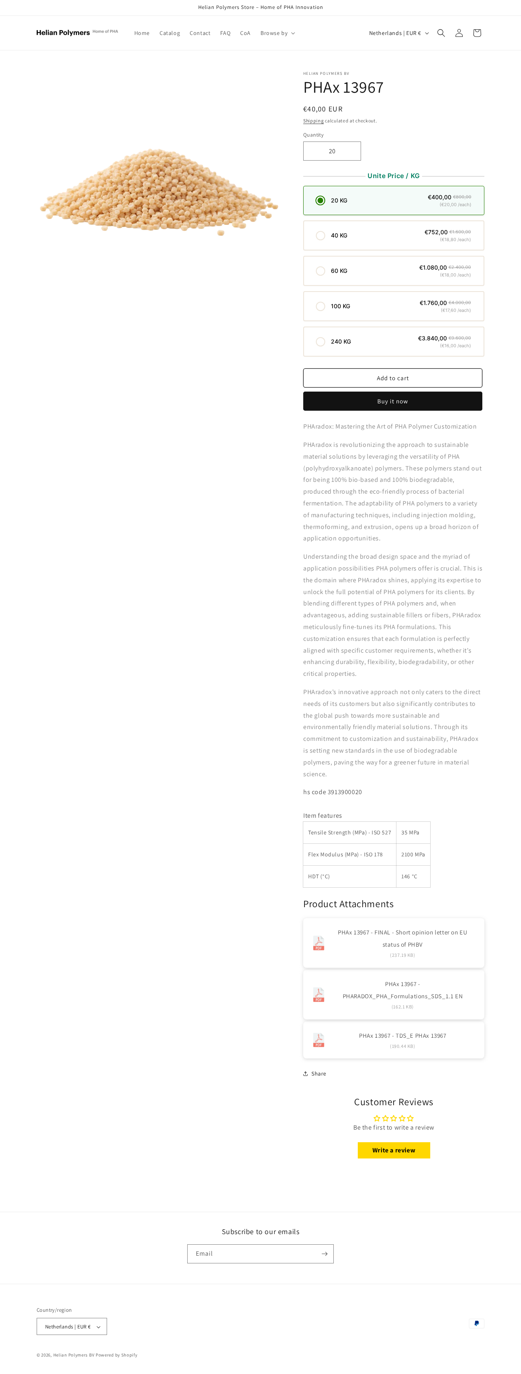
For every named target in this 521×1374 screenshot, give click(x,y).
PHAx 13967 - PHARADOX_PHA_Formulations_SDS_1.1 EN (403, 990)
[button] (277, 32)
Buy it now (392, 401)
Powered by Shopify (117, 1355)
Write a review (393, 1150)
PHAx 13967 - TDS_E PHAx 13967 (402, 1035)
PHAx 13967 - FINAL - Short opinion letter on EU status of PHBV (402, 938)
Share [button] (318, 1073)
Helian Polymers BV (74, 1355)
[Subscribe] (324, 1253)
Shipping (313, 121)
